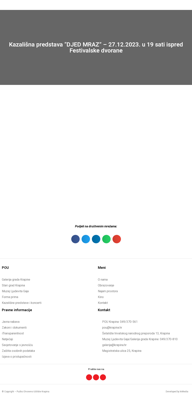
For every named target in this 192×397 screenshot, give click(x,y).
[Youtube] (103, 377)
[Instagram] (96, 377)
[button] (185, 5)
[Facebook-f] (89, 377)
